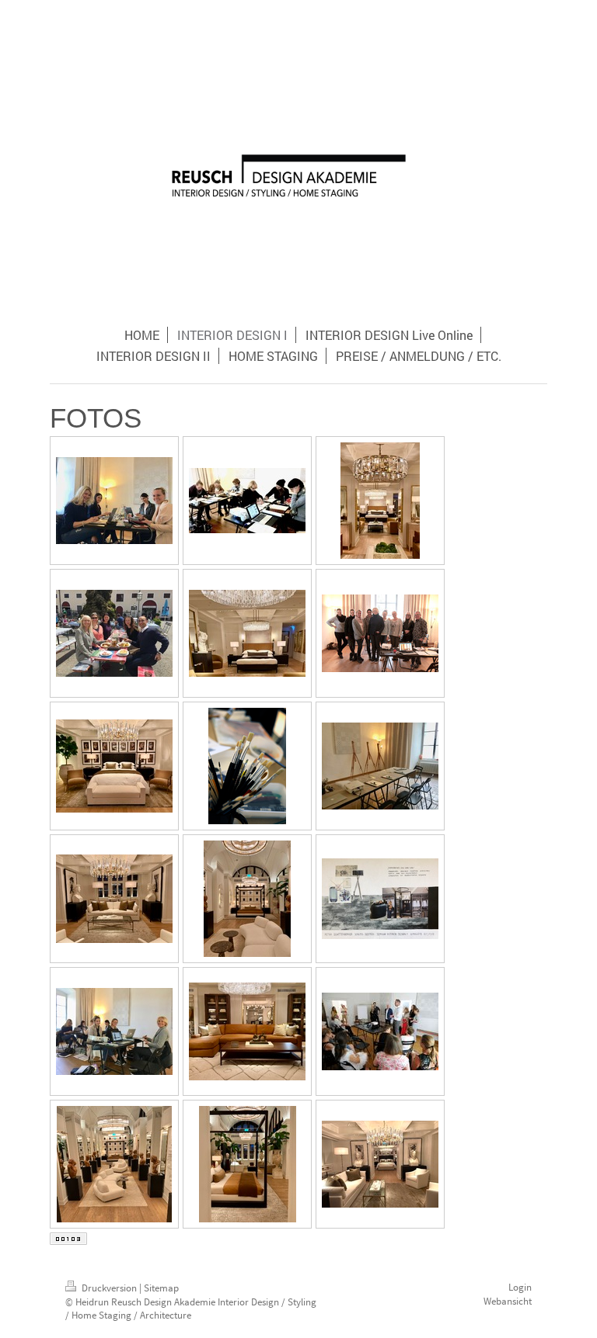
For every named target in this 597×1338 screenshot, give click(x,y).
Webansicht (508, 1301)
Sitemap (161, 1288)
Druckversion (109, 1288)
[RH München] (380, 500)
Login (520, 1287)
